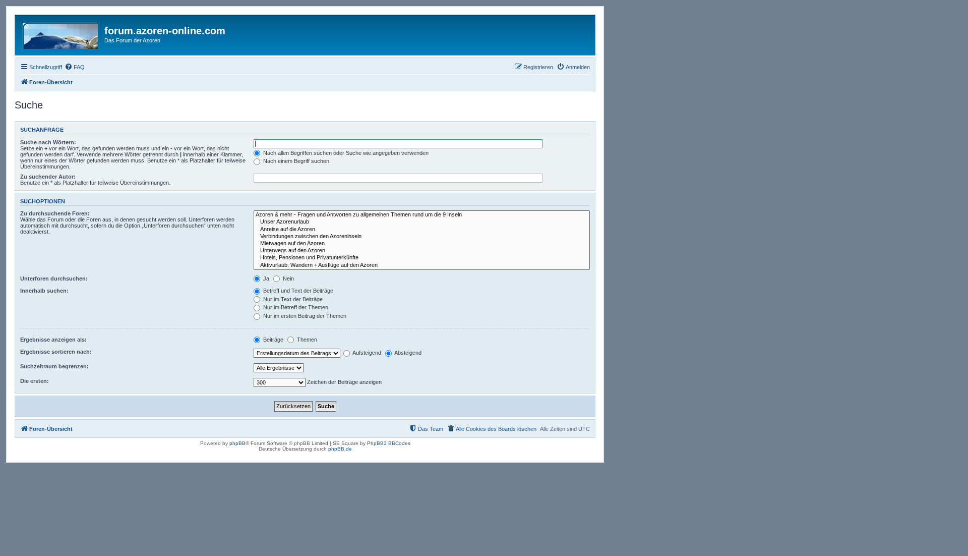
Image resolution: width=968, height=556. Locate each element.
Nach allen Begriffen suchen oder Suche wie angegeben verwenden (345, 153)
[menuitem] (75, 67)
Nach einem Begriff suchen (295, 161)
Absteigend (407, 353)
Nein (287, 278)
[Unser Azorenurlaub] (422, 222)
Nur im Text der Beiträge (292, 299)
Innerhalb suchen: (44, 291)
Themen (306, 340)
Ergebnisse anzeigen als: (53, 340)
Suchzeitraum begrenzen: (54, 366)
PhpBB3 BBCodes (388, 443)
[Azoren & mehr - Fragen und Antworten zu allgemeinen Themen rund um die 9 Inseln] (422, 214)
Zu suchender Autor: (48, 177)
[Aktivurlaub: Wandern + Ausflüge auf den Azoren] (422, 265)
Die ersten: (34, 381)
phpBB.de (340, 449)
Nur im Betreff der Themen (295, 307)
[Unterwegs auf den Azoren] (422, 250)
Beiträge (272, 340)
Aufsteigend (366, 353)
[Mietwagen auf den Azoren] (422, 243)
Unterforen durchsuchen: (54, 278)
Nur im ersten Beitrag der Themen (304, 316)
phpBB (237, 443)
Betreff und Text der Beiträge (297, 291)
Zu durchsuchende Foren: (55, 213)
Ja (265, 278)
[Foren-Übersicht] (61, 34)
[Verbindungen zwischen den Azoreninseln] (422, 236)
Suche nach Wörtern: (48, 142)
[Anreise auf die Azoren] (422, 229)
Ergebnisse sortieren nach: (56, 352)
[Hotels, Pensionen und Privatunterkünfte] (422, 257)
